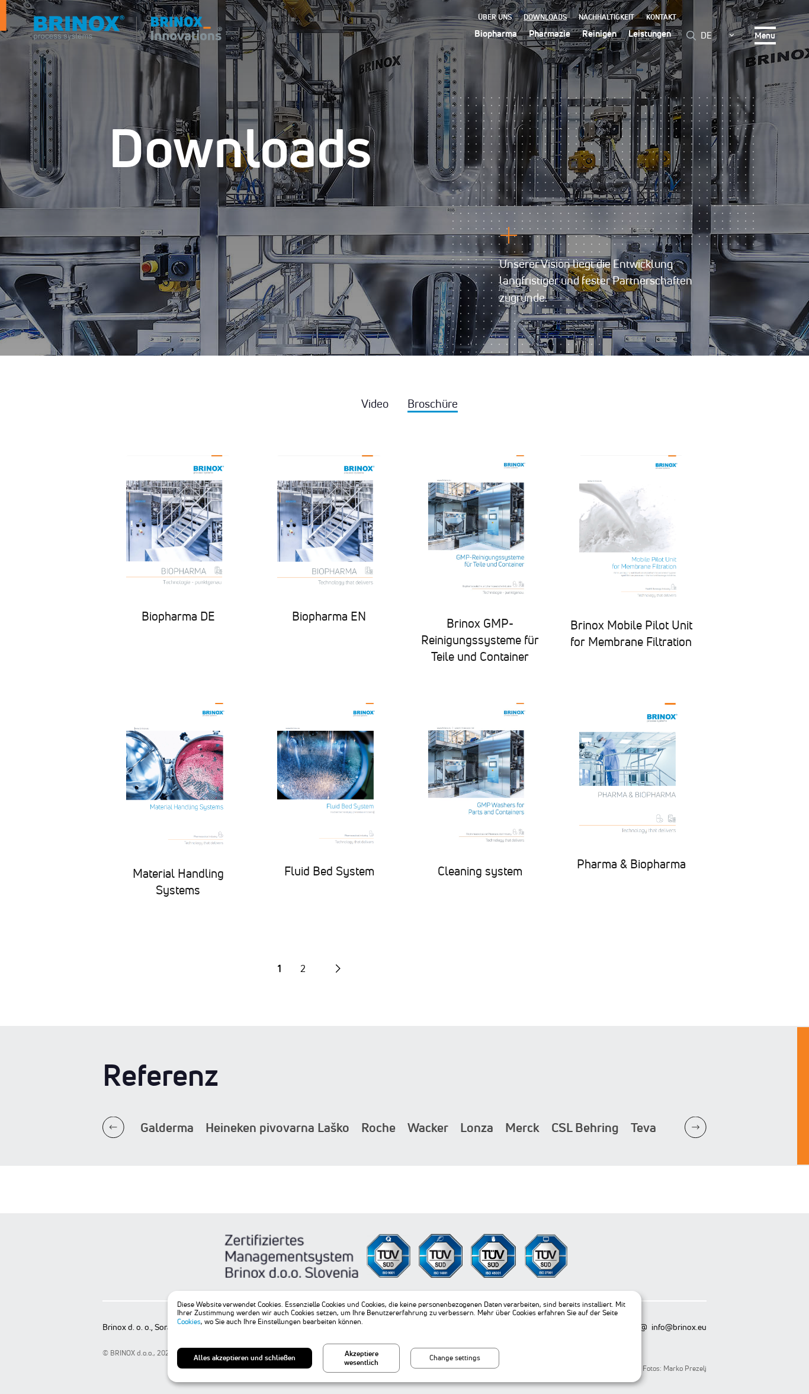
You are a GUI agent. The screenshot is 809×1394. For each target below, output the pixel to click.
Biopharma (495, 33)
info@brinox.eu (679, 1327)
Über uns (495, 16)
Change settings (454, 1357)
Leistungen (649, 33)
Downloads (545, 16)
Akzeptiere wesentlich (361, 1357)
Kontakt (661, 16)
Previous (113, 1128)
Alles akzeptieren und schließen (245, 1357)
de (706, 35)
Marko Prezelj (685, 1368)
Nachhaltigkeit (606, 16)
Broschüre (432, 404)
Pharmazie (549, 33)
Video (375, 404)
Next (696, 1128)
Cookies (189, 1321)
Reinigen (599, 33)
